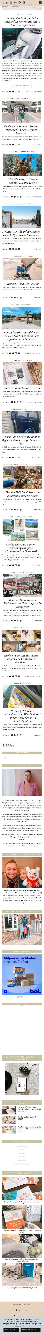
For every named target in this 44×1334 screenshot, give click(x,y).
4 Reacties (38, 298)
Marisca (15, 14)
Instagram (22, 1304)
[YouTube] (15, 3)
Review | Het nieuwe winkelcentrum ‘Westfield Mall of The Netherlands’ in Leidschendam (23, 716)
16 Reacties (36, 458)
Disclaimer (22, 1153)
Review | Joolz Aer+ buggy (23, 283)
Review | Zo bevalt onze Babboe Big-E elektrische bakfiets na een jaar (21, 440)
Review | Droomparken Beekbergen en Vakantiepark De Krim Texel (23, 603)
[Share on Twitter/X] (16, 92)
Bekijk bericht (22, 86)
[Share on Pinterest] (19, 92)
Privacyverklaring (30, 1329)
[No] (41, 1325)
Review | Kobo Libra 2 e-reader (23, 388)
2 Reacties (38, 510)
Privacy (22, 1149)
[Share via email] (10, 92)
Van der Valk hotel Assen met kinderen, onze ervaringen (23, 494)
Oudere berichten (8, 745)
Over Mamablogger (22, 1146)
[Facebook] (20, 3)
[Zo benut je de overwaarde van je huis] (22, 1274)
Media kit (22, 1157)
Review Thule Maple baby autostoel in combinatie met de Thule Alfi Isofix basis (22, 22)
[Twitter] (3, 3)
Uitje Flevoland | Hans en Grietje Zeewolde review (22, 181)
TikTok (22, 1310)
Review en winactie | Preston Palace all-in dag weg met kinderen (21, 130)
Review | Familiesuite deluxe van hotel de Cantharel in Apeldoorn (21, 659)
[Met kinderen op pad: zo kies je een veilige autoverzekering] (22, 1246)
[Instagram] (7, 3)
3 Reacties (38, 735)
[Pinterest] (11, 3)
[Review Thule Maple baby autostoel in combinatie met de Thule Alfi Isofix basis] (22, 58)
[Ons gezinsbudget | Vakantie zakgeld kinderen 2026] (22, 1188)
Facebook (23, 1316)
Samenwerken (22, 1160)
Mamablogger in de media (22, 1164)
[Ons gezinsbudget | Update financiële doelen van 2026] (22, 1217)
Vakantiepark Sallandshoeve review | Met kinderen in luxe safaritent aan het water (21, 336)
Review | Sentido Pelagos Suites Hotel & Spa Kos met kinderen (21, 233)
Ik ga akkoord (11, 1329)
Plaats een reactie (34, 92)
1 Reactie (37, 145)
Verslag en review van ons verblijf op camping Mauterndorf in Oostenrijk (21, 548)
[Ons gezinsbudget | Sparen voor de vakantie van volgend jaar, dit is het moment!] (9, 1110)
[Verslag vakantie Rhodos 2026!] (9, 1120)
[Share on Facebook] (13, 92)
